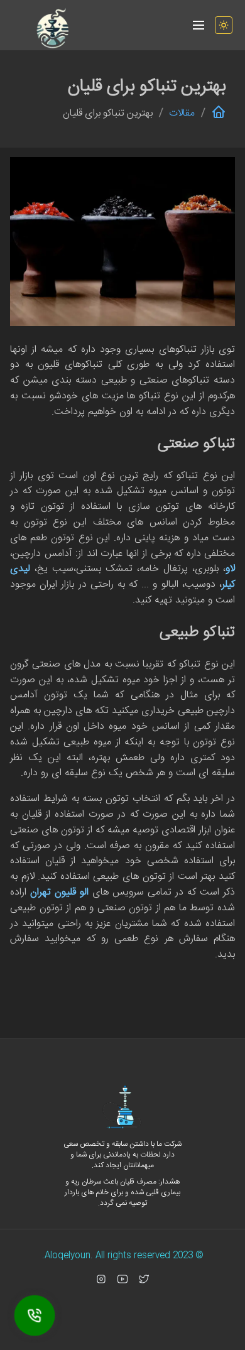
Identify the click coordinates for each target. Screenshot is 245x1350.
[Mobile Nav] (198, 25)
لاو (230, 568)
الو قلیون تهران (59, 892)
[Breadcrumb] (218, 113)
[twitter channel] (144, 1279)
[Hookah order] (34, 1315)
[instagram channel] (101, 1279)
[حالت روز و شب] (223, 25)
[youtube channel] (122, 1279)
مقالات (182, 114)
